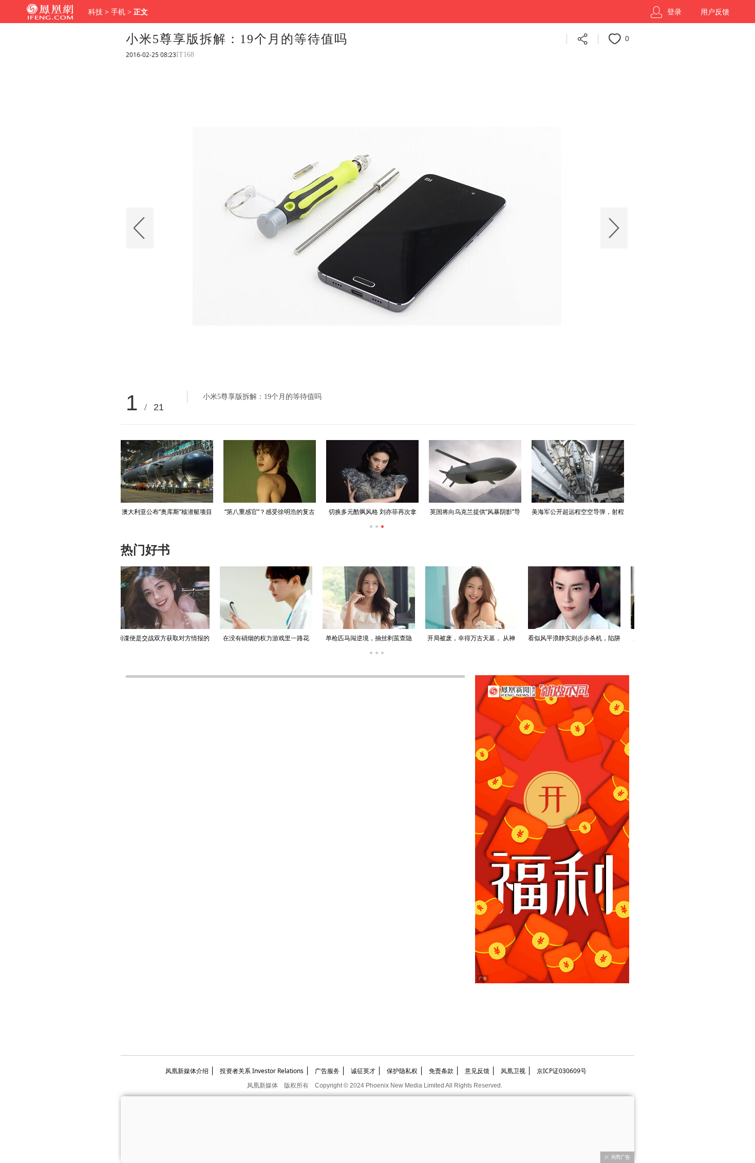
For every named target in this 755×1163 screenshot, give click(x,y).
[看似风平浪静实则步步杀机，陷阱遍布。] (372, 597)
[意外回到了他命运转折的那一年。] (578, 597)
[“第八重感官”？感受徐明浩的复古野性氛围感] (269, 471)
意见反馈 (477, 1070)
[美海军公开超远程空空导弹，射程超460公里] (578, 471)
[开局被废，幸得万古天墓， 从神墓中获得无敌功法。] (269, 597)
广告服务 (327, 1070)
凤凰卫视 (513, 1070)
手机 (118, 12)
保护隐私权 (402, 1070)
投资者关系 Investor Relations (262, 1070)
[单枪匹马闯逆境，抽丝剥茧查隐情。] (167, 597)
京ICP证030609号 (562, 1070)
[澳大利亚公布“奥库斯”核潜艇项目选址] (167, 471)
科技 (95, 12)
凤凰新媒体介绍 (187, 1070)
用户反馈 (715, 12)
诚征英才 (363, 1070)
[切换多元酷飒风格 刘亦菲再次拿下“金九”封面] (372, 471)
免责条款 (441, 1070)
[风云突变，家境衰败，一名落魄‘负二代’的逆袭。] (475, 597)
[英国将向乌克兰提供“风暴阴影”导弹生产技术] (475, 471)
